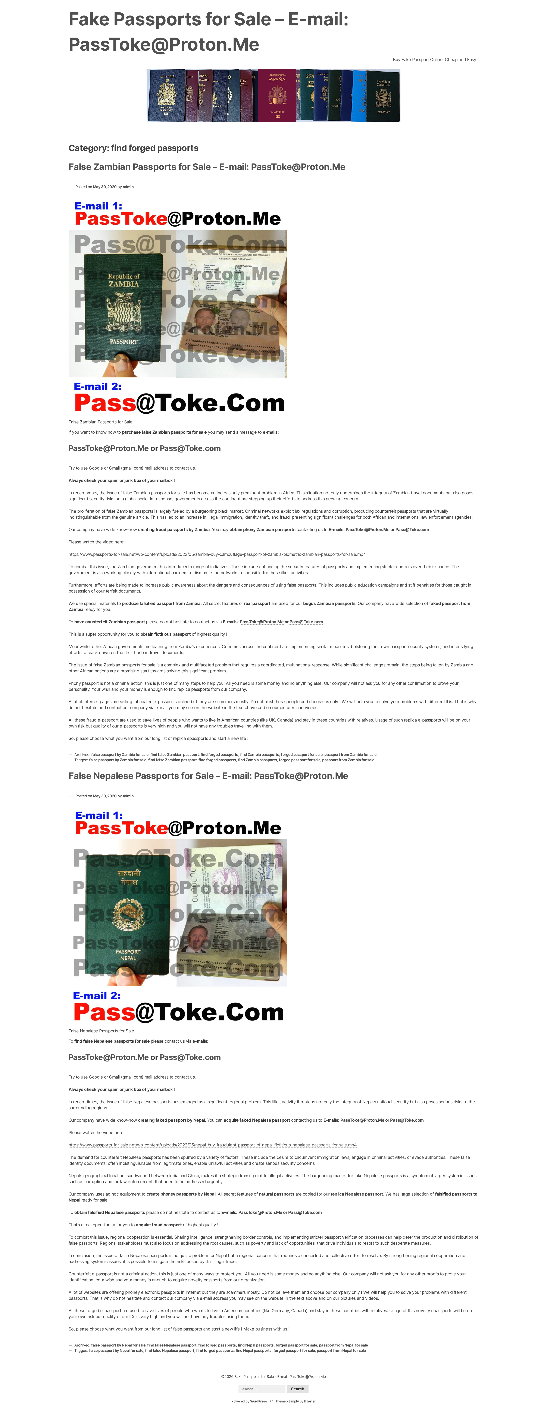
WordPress (258, 1401)
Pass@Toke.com (190, 448)
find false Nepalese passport (171, 1345)
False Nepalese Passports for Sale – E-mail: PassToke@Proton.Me (208, 775)
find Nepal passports (256, 1345)
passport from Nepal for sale (343, 1345)
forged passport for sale (301, 754)
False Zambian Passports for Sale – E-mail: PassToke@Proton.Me (207, 166)
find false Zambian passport (174, 754)
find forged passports (219, 754)
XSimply (292, 1401)
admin (128, 186)
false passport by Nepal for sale (118, 1345)
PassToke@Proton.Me (109, 448)
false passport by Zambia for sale (120, 754)
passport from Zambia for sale (350, 754)
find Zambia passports (259, 754)
